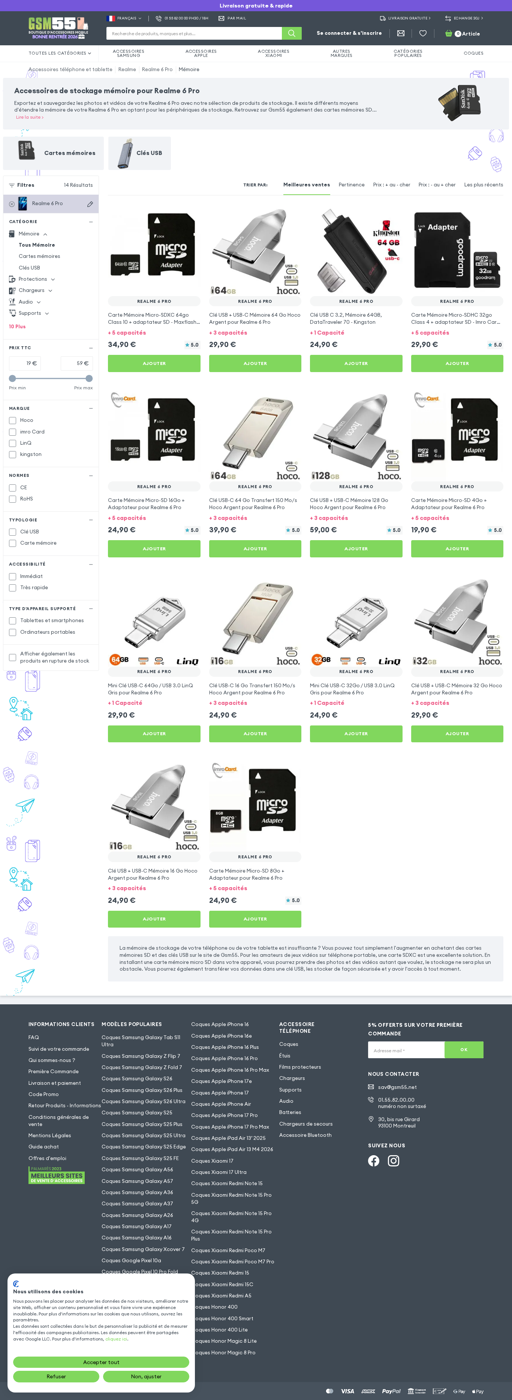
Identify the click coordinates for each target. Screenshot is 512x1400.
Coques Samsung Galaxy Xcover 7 (143, 1249)
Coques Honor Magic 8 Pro (223, 1352)
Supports (290, 1090)
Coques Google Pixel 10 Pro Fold (140, 1272)
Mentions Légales (49, 1135)
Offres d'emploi (47, 1158)
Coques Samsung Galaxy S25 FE (140, 1158)
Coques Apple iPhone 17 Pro (224, 1115)
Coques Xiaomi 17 (212, 1161)
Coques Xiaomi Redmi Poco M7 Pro (232, 1262)
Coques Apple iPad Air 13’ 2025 (228, 1138)
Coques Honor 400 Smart (222, 1318)
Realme (127, 69)
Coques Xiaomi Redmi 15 (220, 1273)
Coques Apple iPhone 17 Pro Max (230, 1127)
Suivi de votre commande (58, 1049)
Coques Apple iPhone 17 (220, 1093)
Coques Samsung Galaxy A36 (137, 1192)
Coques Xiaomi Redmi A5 (221, 1296)
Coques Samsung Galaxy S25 (137, 1113)
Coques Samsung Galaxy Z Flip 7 (141, 1056)
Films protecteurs (300, 1067)
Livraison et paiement (54, 1083)
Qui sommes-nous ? (51, 1060)
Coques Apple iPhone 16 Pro (224, 1058)
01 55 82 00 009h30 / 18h (187, 18)
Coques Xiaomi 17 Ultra (219, 1172)
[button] (154, 332)
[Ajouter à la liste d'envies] (190, 214)
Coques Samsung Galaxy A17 (137, 1226)
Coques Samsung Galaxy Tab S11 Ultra (141, 1041)
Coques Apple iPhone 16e (221, 1036)
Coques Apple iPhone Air (221, 1104)
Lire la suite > (29, 117)
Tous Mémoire (37, 245)
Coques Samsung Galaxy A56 (137, 1169)
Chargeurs (292, 1078)
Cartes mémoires (39, 256)
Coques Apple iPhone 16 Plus (225, 1047)
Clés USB (29, 268)
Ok (463, 1049)
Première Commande (53, 1071)
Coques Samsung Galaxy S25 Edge (144, 1147)
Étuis (284, 1056)
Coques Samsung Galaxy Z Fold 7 (142, 1067)
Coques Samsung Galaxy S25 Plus (142, 1124)
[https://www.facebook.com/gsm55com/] (373, 1160)
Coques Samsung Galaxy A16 (137, 1238)
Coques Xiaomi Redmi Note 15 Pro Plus (231, 1235)
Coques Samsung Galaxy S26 (137, 1078)
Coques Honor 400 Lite (219, 1330)
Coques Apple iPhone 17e (221, 1081)
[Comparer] (175, 214)
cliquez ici (116, 1339)
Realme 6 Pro (157, 69)
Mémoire (189, 69)
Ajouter (154, 363)
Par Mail (237, 18)
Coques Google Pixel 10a (131, 1260)
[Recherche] (292, 33)
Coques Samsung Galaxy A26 (137, 1215)
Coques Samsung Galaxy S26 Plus (142, 1090)
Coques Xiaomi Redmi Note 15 (227, 1183)
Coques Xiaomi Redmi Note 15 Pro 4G (231, 1217)
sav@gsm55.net (397, 1087)
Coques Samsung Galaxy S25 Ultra (144, 1135)
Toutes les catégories (57, 53)
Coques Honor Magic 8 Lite (224, 1341)
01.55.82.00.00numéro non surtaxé (402, 1103)
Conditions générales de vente (58, 1120)
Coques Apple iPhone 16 (220, 1024)
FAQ (33, 1037)
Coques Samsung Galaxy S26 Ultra (144, 1101)
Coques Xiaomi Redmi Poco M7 (228, 1250)
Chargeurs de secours (306, 1124)
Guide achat (43, 1147)
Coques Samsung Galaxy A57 (137, 1181)
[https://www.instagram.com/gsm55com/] (393, 1160)
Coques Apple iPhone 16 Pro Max (230, 1070)
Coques (288, 1044)
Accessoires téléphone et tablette (70, 69)
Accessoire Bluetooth (305, 1135)
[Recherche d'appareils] (90, 204)
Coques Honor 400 (214, 1307)
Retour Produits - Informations (64, 1105)
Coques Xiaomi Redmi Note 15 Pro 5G (231, 1198)
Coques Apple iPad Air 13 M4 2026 (232, 1149)
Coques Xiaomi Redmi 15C (222, 1284)
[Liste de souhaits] (423, 33)
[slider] (12, 378)
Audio (286, 1101)
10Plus (17, 326)
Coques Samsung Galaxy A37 (137, 1203)
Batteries (290, 1112)
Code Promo (43, 1094)
